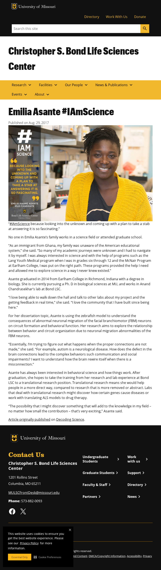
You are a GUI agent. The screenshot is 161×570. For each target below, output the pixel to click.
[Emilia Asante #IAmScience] (80, 173)
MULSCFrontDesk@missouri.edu (34, 492)
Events (20, 94)
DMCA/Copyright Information (107, 556)
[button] (47, 557)
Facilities (48, 84)
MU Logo (14, 6)
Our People (77, 84)
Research (22, 84)
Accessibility (134, 556)
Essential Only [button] (20, 557)
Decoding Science (70, 419)
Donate (140, 16)
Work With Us (116, 16)
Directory (91, 16)
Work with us (138, 459)
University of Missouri (37, 7)
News (134, 496)
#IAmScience (20, 223)
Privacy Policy (29, 543)
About (42, 94)
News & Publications (114, 84)
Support (136, 472)
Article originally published (29, 419)
